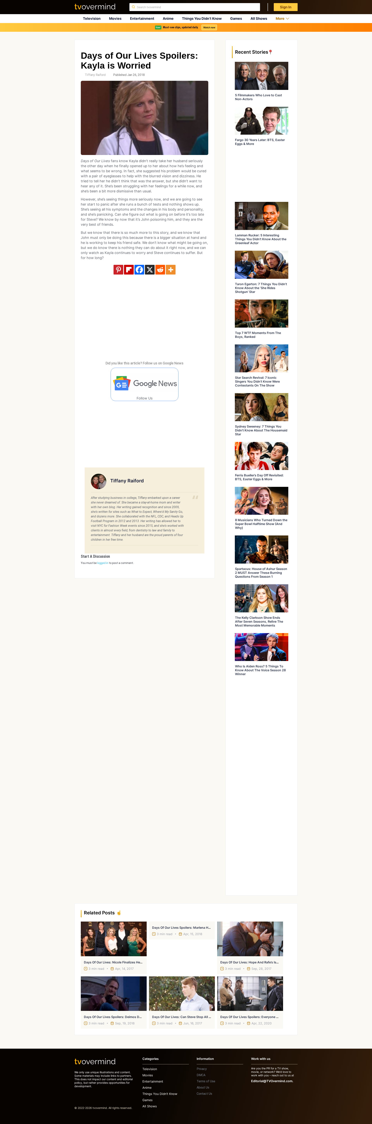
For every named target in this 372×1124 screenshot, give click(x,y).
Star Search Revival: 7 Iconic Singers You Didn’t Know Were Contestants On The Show (257, 381)
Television (92, 18)
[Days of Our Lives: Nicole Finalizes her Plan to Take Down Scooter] (114, 939)
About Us (203, 1087)
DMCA (201, 1075)
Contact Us (204, 1094)
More (280, 18)
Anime (168, 18)
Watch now (209, 27)
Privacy (202, 1069)
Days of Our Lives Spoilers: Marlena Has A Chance (189, 927)
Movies (115, 18)
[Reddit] (160, 270)
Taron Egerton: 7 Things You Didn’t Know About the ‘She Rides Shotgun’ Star (261, 288)
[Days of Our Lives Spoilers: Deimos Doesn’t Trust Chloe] (114, 993)
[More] (171, 270)
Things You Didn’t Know (202, 18)
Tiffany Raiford (95, 75)
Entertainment (142, 18)
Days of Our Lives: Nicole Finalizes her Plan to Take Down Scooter (133, 962)
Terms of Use (206, 1081)
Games (236, 18)
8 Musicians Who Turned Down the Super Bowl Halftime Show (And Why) (261, 524)
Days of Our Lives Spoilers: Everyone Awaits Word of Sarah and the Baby (275, 1017)
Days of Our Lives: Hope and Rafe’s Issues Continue (259, 962)
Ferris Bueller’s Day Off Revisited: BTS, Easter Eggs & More (259, 477)
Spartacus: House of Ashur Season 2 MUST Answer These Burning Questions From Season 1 (261, 572)
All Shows (259, 18)
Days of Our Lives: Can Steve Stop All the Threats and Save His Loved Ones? (210, 1017)
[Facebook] (139, 270)
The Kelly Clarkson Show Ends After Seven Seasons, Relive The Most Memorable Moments (259, 621)
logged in (102, 563)
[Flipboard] (129, 270)
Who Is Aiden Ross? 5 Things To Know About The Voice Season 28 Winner (260, 670)
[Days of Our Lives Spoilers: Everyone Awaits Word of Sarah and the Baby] (250, 993)
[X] (150, 270)
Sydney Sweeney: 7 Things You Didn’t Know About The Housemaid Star (261, 430)
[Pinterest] (118, 270)
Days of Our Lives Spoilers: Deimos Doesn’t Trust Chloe (125, 1017)
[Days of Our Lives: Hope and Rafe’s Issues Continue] (250, 939)
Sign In (285, 7)
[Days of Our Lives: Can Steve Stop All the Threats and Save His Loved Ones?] (182, 993)
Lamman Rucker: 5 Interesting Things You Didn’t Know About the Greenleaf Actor (260, 239)
